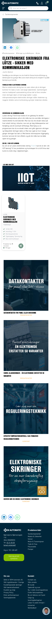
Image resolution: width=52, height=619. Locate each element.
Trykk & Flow (32, 544)
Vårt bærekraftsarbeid (11, 587)
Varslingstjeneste (9, 598)
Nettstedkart (32, 608)
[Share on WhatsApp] (17, 47)
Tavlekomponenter (34, 534)
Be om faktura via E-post (36, 595)
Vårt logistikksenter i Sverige (14, 582)
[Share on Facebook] (11, 47)
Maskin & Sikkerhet (34, 536)
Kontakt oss (32, 580)
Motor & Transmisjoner (36, 542)
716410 (33, 146)
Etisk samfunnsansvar (11, 595)
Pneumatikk (32, 547)
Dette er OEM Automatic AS (13, 580)
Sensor (30, 539)
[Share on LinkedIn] (4, 47)
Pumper (30, 549)
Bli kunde (31, 585)
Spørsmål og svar (34, 587)
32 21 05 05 (11, 543)
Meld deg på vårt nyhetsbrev (14, 557)
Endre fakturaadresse (35, 593)
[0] (46, 3)
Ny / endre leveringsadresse (38, 590)
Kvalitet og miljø (9, 590)
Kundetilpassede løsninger (13, 585)
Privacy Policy (8, 593)
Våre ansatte (32, 582)
